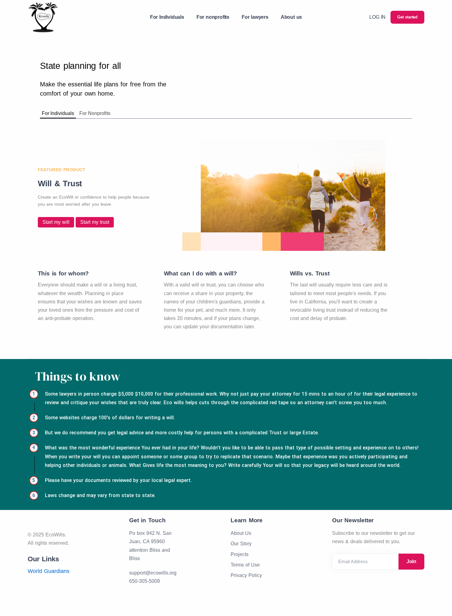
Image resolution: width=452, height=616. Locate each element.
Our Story (241, 543)
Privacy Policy (246, 575)
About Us (241, 533)
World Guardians (48, 571)
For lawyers (255, 17)
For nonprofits (212, 17)
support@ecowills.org (152, 572)
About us (291, 17)
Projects (239, 554)
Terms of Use (245, 564)
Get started (407, 17)
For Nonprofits (94, 113)
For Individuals (167, 17)
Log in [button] (377, 17)
